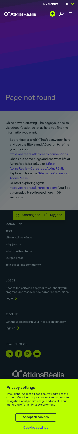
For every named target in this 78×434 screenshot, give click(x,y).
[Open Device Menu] (71, 14)
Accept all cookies (36, 417)
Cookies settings (35, 427)
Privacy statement (43, 404)
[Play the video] (52, 14)
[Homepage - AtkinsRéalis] (20, 13)
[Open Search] (61, 14)
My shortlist (50, 4)
